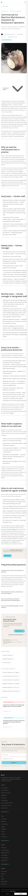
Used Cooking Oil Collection (7, 802)
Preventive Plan (4, 808)
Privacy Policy (13, 891)
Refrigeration (4, 795)
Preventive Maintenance (15, 11)
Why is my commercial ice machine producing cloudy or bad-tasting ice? (10, 599)
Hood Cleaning (4, 787)
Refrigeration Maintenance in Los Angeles (11, 683)
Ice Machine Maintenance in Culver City (11, 676)
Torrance (3, 831)
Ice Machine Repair (7, 662)
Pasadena (3, 834)
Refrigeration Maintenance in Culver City (11, 687)
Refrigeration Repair (5, 852)
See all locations (5, 840)
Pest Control (3, 797)
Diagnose (3, 873)
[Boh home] (3, 2)
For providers (4, 871)
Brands (2, 878)
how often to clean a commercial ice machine (12, 536)
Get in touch (3, 883)
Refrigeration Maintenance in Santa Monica (11, 691)
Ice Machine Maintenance (8, 655)
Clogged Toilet (4, 860)
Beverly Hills (3, 821)
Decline (7, 893)
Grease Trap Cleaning (5, 792)
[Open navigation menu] (25, 2)
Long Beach (3, 829)
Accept (20, 893)
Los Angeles (3, 819)
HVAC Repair (3, 847)
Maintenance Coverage (6, 805)
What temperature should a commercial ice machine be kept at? (12, 592)
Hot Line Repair (4, 855)
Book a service (19, 631)
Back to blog (5, 6)
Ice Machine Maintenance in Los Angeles (11, 672)
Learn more (7, 555)
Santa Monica (4, 836)
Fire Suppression (4, 800)
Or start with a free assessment (16, 634)
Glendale (3, 826)
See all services (5, 811)
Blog (2, 876)
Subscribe (14, 762)
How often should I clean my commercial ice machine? (12, 571)
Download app (4, 881)
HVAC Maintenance (5, 790)
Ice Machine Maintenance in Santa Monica (11, 679)
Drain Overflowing (4, 857)
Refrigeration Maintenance (8, 658)
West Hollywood (4, 824)
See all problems (5, 864)
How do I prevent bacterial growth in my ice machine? (12, 606)
